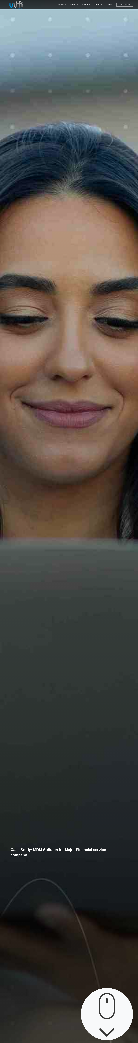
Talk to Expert (125, 5)
